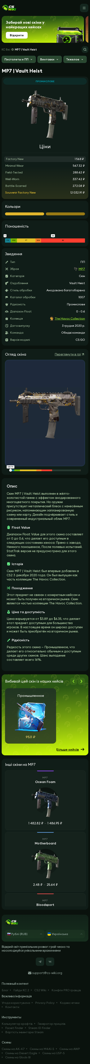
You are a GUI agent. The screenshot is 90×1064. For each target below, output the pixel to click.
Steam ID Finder (39, 1028)
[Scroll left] (73, 681)
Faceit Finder (14, 1028)
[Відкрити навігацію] (84, 8)
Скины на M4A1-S (42, 1049)
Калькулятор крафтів (17, 1024)
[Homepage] (9, 8)
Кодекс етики (70, 1003)
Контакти (12, 1007)
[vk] (50, 961)
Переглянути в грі (68, 354)
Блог (5, 990)
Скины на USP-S (53, 1053)
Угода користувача (16, 1003)
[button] (19, 60)
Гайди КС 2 (21, 990)
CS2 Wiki (40, 990)
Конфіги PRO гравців (66, 990)
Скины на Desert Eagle (21, 1053)
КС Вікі (6, 49)
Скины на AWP (69, 1049)
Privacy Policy (45, 1003)
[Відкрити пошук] (85, 49)
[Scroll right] (81, 681)
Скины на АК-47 (13, 1049)
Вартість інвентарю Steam (24, 1032)
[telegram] (40, 961)
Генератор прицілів (52, 1024)
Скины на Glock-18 (18, 1057)
